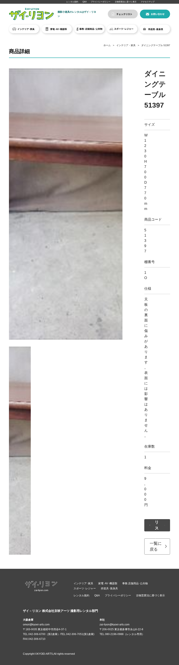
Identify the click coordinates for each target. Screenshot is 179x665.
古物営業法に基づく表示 (125, 2)
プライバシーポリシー (100, 2)
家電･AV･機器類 (107, 583)
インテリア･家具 (83, 583)
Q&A (85, 2)
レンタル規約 (72, 2)
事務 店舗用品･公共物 (135, 583)
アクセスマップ (148, 2)
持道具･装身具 (109, 588)
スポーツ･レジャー (85, 588)
